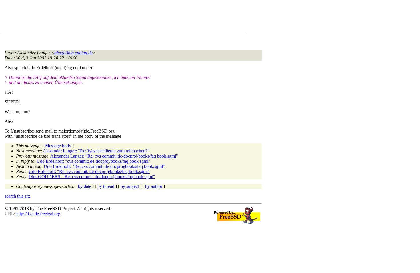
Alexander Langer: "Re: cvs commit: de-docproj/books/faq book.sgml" (114, 156)
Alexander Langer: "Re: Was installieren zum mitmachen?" (96, 150)
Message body (58, 145)
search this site (18, 196)
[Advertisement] (109, 17)
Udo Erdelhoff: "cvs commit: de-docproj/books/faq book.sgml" (93, 161)
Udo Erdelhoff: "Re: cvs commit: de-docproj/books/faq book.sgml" (104, 166)
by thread (105, 186)
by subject (130, 186)
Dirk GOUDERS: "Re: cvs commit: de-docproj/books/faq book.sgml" (92, 176)
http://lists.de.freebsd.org (38, 213)
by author (153, 186)
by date (84, 186)
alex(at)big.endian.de (73, 52)
